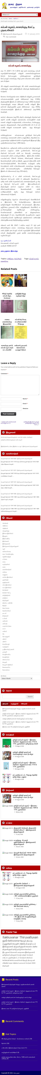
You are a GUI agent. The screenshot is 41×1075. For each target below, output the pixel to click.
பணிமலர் (5, 621)
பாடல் (4, 629)
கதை (4, 562)
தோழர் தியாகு (27, 960)
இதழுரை (5, 536)
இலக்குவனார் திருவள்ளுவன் (12, 34)
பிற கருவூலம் (6, 636)
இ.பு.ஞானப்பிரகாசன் (10, 952)
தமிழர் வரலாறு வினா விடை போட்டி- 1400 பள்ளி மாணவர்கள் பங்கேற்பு (18, 1058)
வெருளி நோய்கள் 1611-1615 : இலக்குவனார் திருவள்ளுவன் (16, 470)
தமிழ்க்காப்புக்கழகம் (10, 955)
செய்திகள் (17, 259)
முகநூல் (5, 652)
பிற (3, 634)
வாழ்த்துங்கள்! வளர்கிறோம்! (9, 1052)
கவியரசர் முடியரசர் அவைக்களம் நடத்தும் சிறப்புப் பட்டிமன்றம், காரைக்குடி (20, 350)
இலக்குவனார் (6, 544)
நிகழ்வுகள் (5, 616)
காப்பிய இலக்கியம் (8, 577)
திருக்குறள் (6, 600)
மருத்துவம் (6, 647)
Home (10, 18)
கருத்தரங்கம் (6, 564)
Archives (3, 676)
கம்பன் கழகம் (33, 259)
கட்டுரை (5, 559)
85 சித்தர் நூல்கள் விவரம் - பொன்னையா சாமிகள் (15, 1039)
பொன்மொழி (6, 644)
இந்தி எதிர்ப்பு (6, 539)
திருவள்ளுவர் (8, 949)
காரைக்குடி (4, 261)
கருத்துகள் (14, 704)
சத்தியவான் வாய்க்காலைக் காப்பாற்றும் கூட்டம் (8, 422)
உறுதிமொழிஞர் (7, 557)
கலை (4, 567)
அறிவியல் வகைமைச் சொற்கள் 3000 (24, 963)
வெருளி (5, 662)
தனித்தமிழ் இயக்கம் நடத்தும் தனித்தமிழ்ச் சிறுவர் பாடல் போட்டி (31, 423)
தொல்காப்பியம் (7, 611)
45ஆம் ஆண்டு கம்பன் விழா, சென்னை (7, 296)
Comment (4, 373)
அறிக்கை (15, 18)
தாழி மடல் (32, 943)
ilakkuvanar (14, 940)
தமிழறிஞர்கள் (6, 595)
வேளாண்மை (6, 670)
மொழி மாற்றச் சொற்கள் (25, 955)
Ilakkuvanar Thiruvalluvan (20, 937)
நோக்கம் (4, 1043)
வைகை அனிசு (31, 946)
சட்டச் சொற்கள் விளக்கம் (23, 958)
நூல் (5, 940)
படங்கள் (5, 618)
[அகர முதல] (20, 8)
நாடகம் (4, 613)
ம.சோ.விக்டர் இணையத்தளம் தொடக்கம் (13, 1048)
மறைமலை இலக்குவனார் (26, 952)
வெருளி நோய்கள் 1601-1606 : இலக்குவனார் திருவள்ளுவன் (16, 493)
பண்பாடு (5, 624)
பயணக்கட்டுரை (7, 626)
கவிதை (5, 572)
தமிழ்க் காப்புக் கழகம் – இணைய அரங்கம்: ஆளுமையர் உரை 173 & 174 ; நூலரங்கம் (25, 764)
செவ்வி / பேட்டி (7, 593)
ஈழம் (4, 549)
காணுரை (5, 575)
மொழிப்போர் (6, 657)
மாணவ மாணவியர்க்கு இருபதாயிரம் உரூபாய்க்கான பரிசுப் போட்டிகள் (7, 324)
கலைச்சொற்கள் (7, 569)
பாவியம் (5, 631)
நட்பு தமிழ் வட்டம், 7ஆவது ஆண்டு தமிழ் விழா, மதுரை (25, 776)
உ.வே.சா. (5, 958)
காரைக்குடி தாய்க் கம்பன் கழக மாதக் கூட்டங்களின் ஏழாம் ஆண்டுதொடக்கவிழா (8, 350)
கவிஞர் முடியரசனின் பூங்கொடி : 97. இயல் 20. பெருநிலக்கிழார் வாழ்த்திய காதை (25, 917)
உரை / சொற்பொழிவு (8, 554)
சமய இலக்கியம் (7, 588)
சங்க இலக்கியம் (7, 585)
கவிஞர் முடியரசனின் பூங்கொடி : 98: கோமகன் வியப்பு (25, 905)
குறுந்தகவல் (6, 582)
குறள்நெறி (5, 580)
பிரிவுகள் (24, 704)
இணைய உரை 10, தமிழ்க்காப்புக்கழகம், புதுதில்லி (16, 727)
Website (25, 408)
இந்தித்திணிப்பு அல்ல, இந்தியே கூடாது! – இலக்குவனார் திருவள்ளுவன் (19, 446)
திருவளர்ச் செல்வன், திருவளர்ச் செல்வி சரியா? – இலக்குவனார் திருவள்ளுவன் (25, 830)
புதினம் (4, 639)
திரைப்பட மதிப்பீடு (7, 603)
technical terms (8, 960)
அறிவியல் (5, 528)
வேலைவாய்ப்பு (6, 667)
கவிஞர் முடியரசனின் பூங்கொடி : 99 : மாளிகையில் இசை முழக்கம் (26, 895)
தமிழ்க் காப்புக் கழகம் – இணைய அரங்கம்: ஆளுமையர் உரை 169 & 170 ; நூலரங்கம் (26, 808)
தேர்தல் (4, 606)
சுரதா (11, 963)
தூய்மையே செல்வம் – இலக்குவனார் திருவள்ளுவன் (24, 884)
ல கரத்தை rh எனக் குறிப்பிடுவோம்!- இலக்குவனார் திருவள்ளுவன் (25, 842)
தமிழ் (15, 949)
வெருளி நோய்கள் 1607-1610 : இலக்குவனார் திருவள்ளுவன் (16, 482)
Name (25, 399)
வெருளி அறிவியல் (8, 665)
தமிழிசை (5, 598)
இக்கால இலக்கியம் (8, 533)
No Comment (11, 37)
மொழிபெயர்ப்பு (6, 654)
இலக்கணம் (6, 541)
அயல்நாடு (5, 523)
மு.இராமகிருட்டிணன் (8, 649)
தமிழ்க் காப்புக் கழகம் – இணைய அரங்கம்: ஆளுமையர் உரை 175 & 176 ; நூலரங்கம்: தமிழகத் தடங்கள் (20, 715)
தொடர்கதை (6, 608)
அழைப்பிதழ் (6, 531)
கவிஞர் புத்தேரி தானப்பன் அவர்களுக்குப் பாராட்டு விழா (18, 719)
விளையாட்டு (6, 660)
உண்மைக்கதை (7, 551)
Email (25, 403)
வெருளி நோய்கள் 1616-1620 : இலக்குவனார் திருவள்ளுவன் (16, 458)
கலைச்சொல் (18, 960)
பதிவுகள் (5, 704)
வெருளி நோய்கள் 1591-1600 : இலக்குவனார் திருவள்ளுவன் (16, 505)
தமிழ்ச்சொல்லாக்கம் (24, 949)
